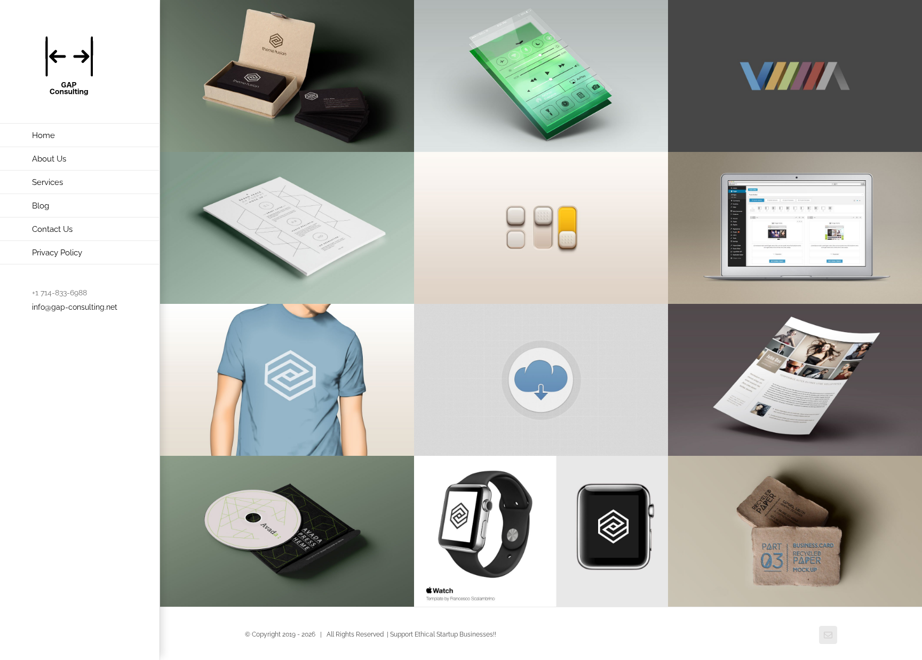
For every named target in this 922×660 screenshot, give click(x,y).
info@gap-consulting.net (74, 307)
